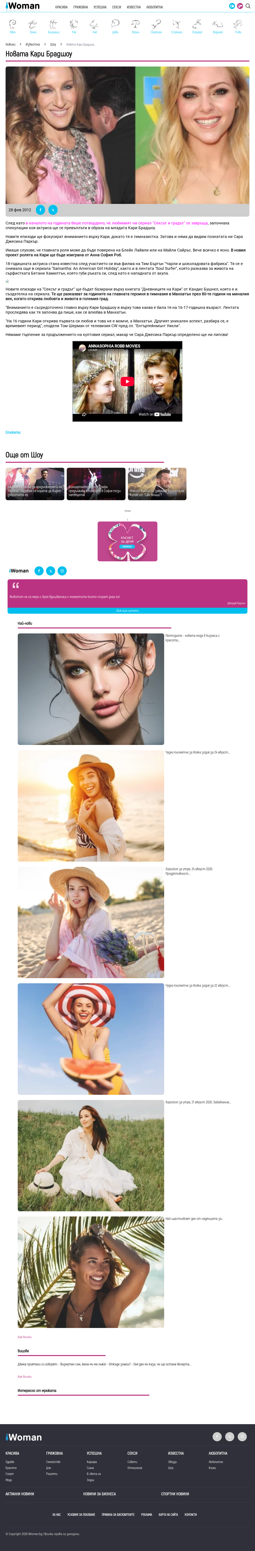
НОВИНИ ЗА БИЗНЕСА (99, 1493)
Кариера (92, 1462)
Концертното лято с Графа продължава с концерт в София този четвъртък (95, 491)
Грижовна (80, 7)
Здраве (10, 1462)
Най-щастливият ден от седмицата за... (194, 1218)
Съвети (132, 1462)
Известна (134, 7)
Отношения (135, 1468)
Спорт (10, 1474)
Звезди (172, 1462)
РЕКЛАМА (146, 1515)
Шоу (170, 1468)
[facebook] (39, 571)
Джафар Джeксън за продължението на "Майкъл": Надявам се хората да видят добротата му (35, 491)
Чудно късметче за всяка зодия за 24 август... (198, 752)
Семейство (53, 1462)
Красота (11, 1468)
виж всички (24, 1337)
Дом (48, 1468)
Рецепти (51, 1474)
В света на (94, 1474)
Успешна (100, 7)
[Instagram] (62, 571)
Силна (90, 1468)
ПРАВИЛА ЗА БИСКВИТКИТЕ (118, 1515)
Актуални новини (20, 1493)
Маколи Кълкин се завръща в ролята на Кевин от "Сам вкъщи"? (157, 493)
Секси (116, 7)
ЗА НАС (56, 1515)
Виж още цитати (128, 611)
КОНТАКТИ (191, 1515)
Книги (212, 1468)
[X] (50, 571)
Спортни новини (175, 1493)
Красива (61, 7)
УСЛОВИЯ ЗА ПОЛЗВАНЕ (81, 1515)
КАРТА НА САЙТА (168, 1515)
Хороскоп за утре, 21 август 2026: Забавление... (198, 1102)
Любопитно (216, 1462)
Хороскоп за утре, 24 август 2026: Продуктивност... (189, 871)
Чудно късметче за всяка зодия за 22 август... (198, 985)
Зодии (90, 1480)
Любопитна (154, 7)
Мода (9, 1480)
